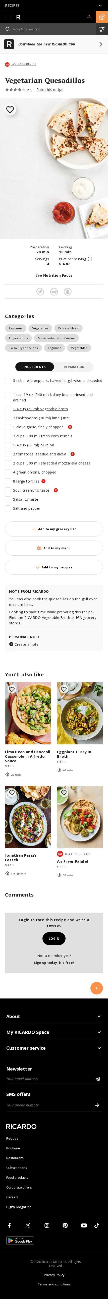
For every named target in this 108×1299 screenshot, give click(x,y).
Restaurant (14, 1158)
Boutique (13, 1148)
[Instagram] (48, 1225)
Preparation (73, 367)
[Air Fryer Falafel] (80, 817)
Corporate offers (19, 1187)
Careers (12, 1197)
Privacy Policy (54, 1275)
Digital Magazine (18, 1207)
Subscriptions (16, 1167)
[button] (102, 17)
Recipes (12, 1138)
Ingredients (34, 367)
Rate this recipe (50, 89)
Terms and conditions (54, 1284)
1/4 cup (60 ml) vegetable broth (40, 408)
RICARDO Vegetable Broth (47, 617)
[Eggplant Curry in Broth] (80, 713)
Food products (17, 1177)
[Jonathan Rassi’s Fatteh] (28, 817)
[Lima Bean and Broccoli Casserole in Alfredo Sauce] (28, 713)
